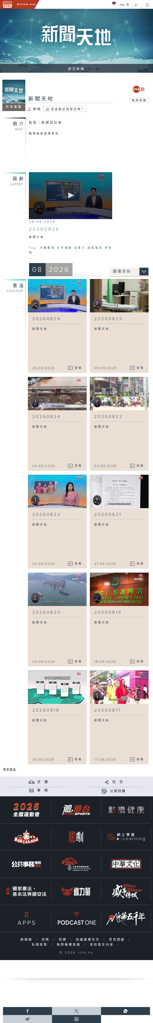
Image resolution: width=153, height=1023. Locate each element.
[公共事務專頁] (26, 864)
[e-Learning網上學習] (126, 836)
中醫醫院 (47, 247)
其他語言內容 (103, 944)
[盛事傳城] (126, 891)
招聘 (46, 939)
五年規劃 (64, 247)
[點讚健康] (126, 809)
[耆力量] (76, 891)
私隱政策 (40, 944)
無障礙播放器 (69, 944)
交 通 (42, 782)
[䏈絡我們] (31, 790)
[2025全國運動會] (26, 809)
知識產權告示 (89, 939)
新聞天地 (41, 99)
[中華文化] (126, 864)
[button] (70, 195)
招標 (64, 939)
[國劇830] (76, 836)
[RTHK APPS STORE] (26, 918)
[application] (70, 195)
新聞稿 (27, 939)
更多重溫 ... (11, 770)
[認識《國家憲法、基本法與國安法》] (26, 891)
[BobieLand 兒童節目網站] (26, 836)
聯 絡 (42, 790)
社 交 (118, 782)
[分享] (106, 782)
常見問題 (118, 939)
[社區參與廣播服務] (76, 864)
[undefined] (114, 3)
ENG (122, 4)
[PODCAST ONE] (76, 918)
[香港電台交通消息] (31, 782)
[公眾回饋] (104, 791)
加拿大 (80, 247)
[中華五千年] (126, 918)
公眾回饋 (118, 791)
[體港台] (76, 809)
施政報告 (95, 247)
